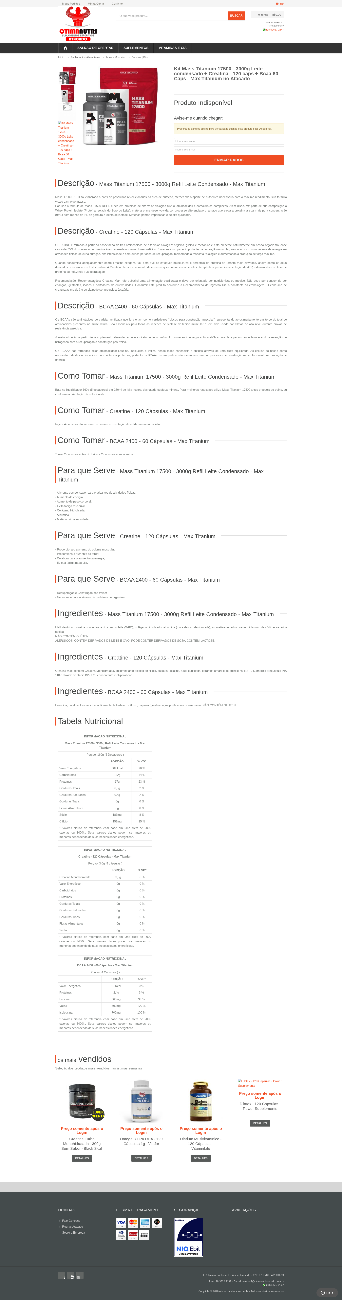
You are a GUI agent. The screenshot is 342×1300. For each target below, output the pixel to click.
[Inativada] (200, 1237)
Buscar (236, 15)
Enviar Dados (229, 160)
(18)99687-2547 (275, 29)
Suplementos (136, 48)
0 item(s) (269, 14)
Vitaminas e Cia (173, 48)
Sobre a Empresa (73, 1232)
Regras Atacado (72, 1226)
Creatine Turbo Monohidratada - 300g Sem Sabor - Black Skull (82, 1144)
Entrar (280, 3)
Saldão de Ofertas (95, 48)
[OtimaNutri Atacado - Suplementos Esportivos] (78, 24)
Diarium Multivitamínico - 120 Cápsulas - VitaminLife (200, 1144)
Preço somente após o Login (82, 1130)
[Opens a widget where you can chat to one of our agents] (327, 1293)
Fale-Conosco (71, 1220)
